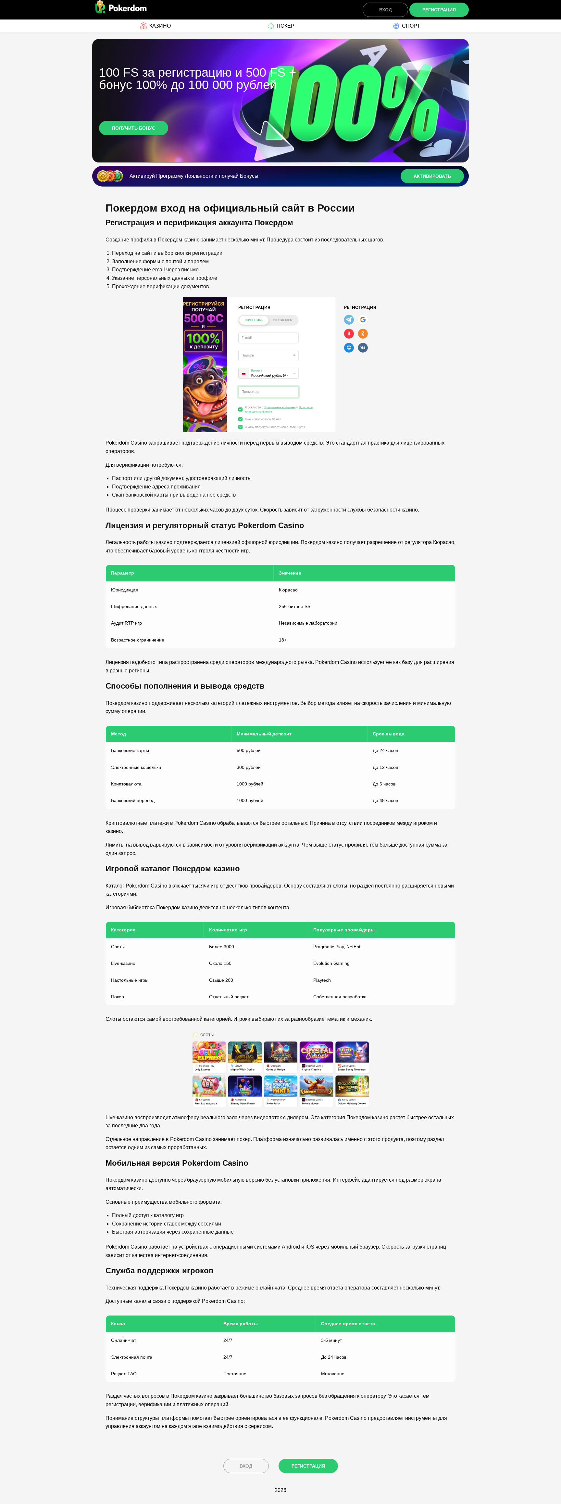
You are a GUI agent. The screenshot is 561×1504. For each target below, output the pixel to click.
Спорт (411, 26)
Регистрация (439, 9)
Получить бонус (133, 128)
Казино (160, 26)
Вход (385, 9)
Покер (285, 26)
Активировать (432, 176)
